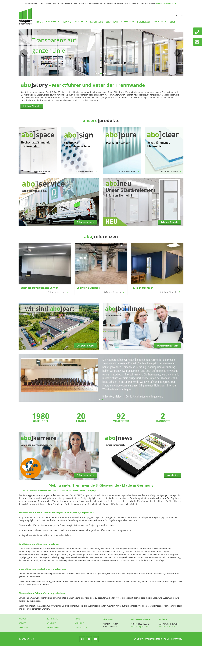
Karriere (79, 623)
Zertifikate (112, 21)
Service (67, 21)
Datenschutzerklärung (164, 3)
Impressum (176, 639)
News (172, 21)
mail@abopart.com (140, 626)
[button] (96, 73)
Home (39, 21)
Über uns (23, 627)
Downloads (144, 21)
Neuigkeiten (172, 475)
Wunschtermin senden (167, 345)
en (181, 15)
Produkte (24, 618)
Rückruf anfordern (167, 626)
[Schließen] (175, 3)
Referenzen (96, 21)
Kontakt (51, 623)
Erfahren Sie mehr (31, 106)
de (176, 15)
